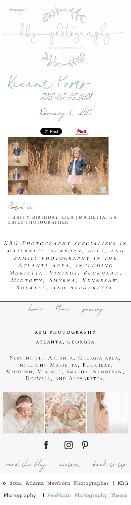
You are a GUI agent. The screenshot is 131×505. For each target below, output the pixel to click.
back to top (109, 465)
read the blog (25, 465)
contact (69, 465)
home (35, 309)
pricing (93, 309)
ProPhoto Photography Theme (87, 495)
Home (62, 309)
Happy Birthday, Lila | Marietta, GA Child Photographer (62, 219)
